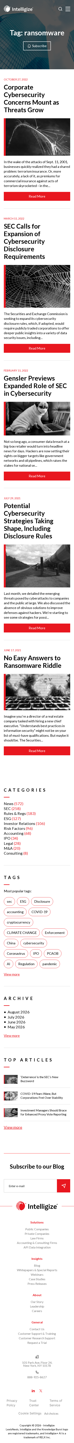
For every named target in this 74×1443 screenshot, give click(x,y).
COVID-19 (39, 912)
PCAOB (52, 953)
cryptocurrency (18, 922)
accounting (15, 912)
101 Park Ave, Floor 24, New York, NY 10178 (37, 1364)
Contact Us (37, 1329)
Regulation (26, 964)
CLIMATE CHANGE (22, 933)
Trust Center (34, 1403)
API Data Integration (37, 1247)
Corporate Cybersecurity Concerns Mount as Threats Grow (31, 98)
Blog (37, 1265)
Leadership (37, 1306)
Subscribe (39, 46)
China (11, 943)
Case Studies (37, 1279)
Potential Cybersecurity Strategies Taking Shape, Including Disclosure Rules (28, 521)
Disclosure (42, 901)
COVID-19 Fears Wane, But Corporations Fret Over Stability (41, 1095)
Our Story (37, 1302)
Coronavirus (16, 953)
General (37, 1322)
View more (12, 974)
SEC (7, 808)
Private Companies (37, 1233)
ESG (7, 818)
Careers (37, 1311)
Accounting (14, 833)
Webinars (37, 1274)
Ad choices (51, 1413)
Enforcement (55, 933)
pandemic (50, 964)
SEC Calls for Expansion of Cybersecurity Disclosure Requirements (24, 241)
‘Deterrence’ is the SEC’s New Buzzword (39, 1079)
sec (9, 901)
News (8, 803)
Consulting (13, 853)
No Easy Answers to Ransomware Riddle (32, 661)
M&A (8, 848)
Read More (37, 196)
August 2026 (19, 1012)
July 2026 (16, 1017)
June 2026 (16, 1022)
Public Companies (37, 1229)
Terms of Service (56, 1403)
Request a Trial (37, 1342)
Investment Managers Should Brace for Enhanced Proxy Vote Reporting (43, 1112)
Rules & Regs (15, 813)
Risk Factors (14, 828)
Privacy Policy (12, 1403)
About (37, 1295)
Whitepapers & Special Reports (37, 1270)
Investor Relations (19, 823)
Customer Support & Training (37, 1333)
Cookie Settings (29, 1413)
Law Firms (37, 1238)
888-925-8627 (37, 1377)
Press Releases (37, 1283)
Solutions (37, 1222)
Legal (8, 843)
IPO (7, 838)
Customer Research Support (37, 1338)
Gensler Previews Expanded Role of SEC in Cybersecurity (35, 385)
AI (8, 964)
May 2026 (16, 1027)
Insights (37, 1258)
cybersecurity (33, 943)
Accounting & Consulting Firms (37, 1242)
